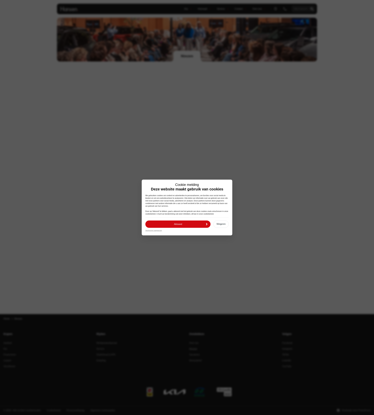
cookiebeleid (150, 214)
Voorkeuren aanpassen (153, 230)
